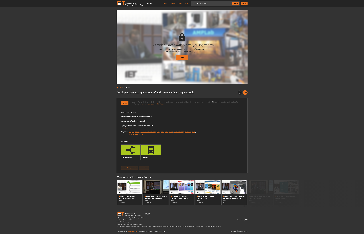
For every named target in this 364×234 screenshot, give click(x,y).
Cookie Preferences (132, 231)
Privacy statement (121, 231)
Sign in (244, 3)
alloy (158, 132)
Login (182, 57)
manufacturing (179, 132)
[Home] (134, 3)
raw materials (144, 168)
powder (131, 134)
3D (130, 132)
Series (186, 3)
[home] (117, 87)
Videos (165, 3)
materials (188, 132)
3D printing (136, 132)
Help (164, 231)
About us (150, 231)
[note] (245, 92)
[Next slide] (250, 193)
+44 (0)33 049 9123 (127, 219)
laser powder (169, 132)
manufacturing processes (129, 168)
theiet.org (157, 231)
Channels (172, 3)
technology (139, 134)
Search (236, 3)
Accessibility (142, 231)
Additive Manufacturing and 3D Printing (153, 104)
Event (125, 103)
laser (162, 132)
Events (180, 3)
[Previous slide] (114, 193)
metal (193, 132)
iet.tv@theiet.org (124, 221)
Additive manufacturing (148, 132)
